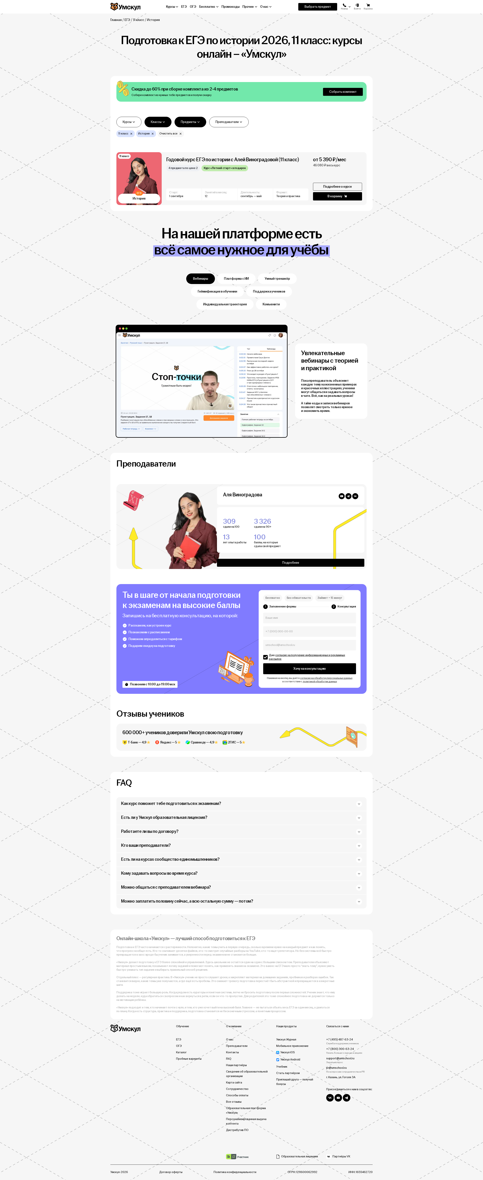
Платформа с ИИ (236, 279)
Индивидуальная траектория (225, 304)
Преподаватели (236, 1046)
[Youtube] (342, 496)
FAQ (228, 1059)
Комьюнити (271, 304)
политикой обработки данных (320, 681)
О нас (229, 1039)
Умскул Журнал (286, 1039)
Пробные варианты (189, 1059)
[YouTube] (338, 1098)
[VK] (330, 1098)
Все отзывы (234, 1102)
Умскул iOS (287, 1052)
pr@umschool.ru (336, 1068)
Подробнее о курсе (337, 187)
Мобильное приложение (292, 1046)
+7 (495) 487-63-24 (339, 1039)
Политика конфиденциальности (235, 1172)
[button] (344, 7)
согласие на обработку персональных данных (326, 678)
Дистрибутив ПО (237, 1130)
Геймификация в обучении (217, 291)
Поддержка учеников (269, 291)
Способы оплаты (237, 1095)
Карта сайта (234, 1082)
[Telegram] (348, 496)
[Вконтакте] (355, 496)
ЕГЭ (127, 20)
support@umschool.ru (340, 1058)
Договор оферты (170, 1172)
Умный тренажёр (277, 279)
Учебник (281, 1067)
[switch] (265, 657)
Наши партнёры (236, 1065)
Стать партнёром (288, 1073)
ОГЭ (179, 1046)
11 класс (138, 20)
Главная (116, 20)
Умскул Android (290, 1059)
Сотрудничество (237, 1089)
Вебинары (200, 279)
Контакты (232, 1052)
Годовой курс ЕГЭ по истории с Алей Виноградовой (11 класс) (232, 160)
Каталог (181, 1052)
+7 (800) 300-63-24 (340, 1049)
